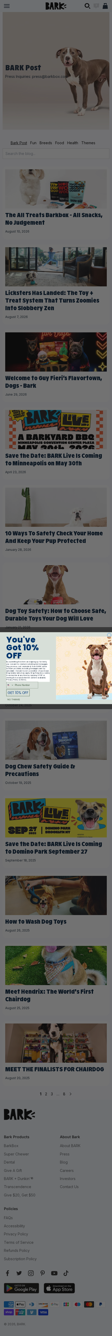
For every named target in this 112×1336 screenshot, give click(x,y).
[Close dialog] (109, 635)
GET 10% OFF (18, 692)
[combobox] (10, 685)
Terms (23, 680)
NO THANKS (13, 699)
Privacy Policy (12, 680)
